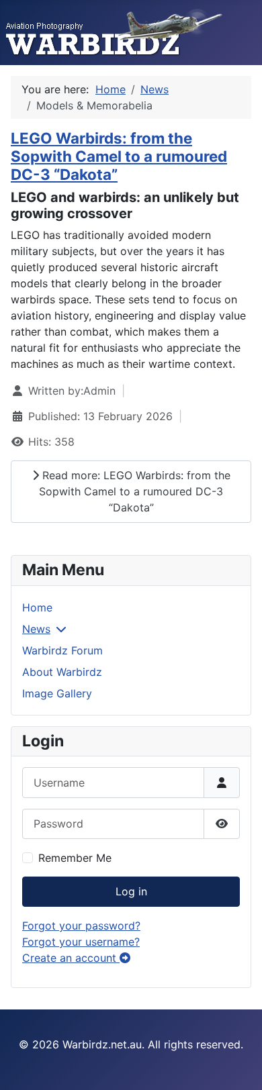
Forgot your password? (81, 925)
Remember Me (75, 857)
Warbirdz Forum (62, 650)
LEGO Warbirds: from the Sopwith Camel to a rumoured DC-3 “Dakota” (119, 156)
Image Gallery (57, 693)
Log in (131, 891)
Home (37, 607)
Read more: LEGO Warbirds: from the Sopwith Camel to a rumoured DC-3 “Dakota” (134, 491)
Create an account (71, 957)
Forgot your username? (81, 941)
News (36, 629)
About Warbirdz (62, 672)
